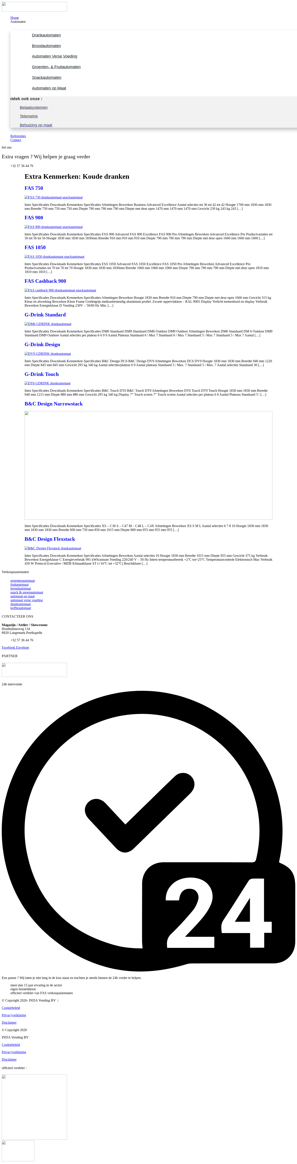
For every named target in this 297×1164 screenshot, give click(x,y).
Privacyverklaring (14, 1015)
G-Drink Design (42, 344)
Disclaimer (9, 1022)
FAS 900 (34, 217)
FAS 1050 (35, 247)
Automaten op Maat (49, 88)
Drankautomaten (46, 35)
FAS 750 (34, 188)
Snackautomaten (46, 77)
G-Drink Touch (42, 374)
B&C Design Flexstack (50, 539)
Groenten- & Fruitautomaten (56, 67)
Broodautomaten (46, 46)
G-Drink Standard (45, 314)
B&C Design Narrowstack (54, 404)
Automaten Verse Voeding (54, 56)
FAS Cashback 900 (45, 281)
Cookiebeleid (11, 1008)
